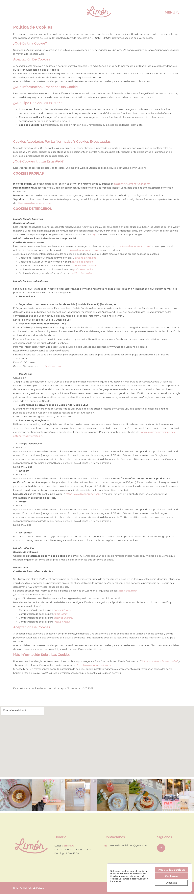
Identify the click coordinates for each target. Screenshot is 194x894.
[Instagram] (161, 848)
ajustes (117, 881)
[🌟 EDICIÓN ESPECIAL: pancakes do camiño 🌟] (113, 795)
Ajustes (171, 882)
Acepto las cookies (171, 869)
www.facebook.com (49, 366)
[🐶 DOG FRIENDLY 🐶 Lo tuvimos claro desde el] (81, 795)
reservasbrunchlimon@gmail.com (128, 845)
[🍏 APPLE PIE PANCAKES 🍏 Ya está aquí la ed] (16, 795)
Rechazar (171, 876)
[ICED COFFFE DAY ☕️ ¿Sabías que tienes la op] (48, 795)
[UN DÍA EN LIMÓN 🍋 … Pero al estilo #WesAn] (178, 795)
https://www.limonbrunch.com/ (132, 183)
